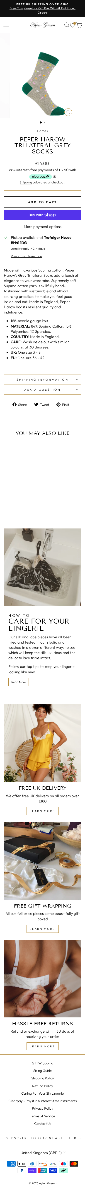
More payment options (42, 226)
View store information (26, 256)
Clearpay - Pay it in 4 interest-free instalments (42, 1101)
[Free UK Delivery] (42, 743)
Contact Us (42, 1123)
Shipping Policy (42, 1078)
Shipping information (42, 379)
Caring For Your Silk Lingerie (42, 1093)
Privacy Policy (42, 1108)
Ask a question (42, 389)
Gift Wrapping (42, 1063)
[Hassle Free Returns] (42, 978)
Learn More (42, 811)
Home (41, 131)
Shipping (26, 182)
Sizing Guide (42, 1071)
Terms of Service (42, 1116)
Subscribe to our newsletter (41, 1138)
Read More (18, 682)
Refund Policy (42, 1086)
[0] (72, 25)
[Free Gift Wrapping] (42, 861)
